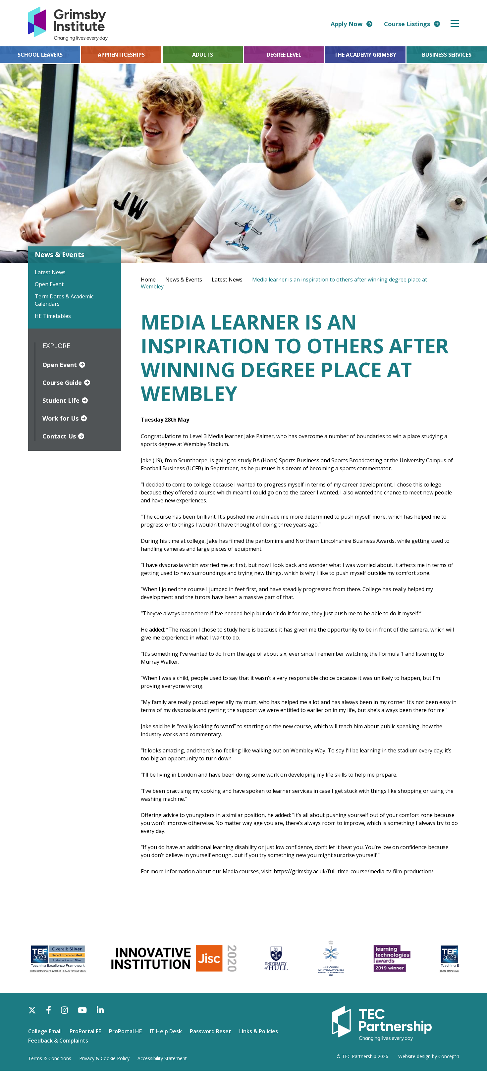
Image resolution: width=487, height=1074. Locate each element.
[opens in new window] (382, 1023)
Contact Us (59, 436)
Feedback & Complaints (58, 1040)
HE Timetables (53, 316)
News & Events (183, 279)
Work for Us (60, 418)
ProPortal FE (85, 1031)
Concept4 (448, 1056)
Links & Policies (258, 1031)
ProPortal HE (125, 1031)
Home (148, 279)
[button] (455, 23)
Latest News (50, 272)
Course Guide (62, 382)
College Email (45, 1031)
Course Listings (407, 24)
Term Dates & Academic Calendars (64, 300)
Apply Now (346, 24)
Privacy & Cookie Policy (104, 1058)
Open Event (49, 284)
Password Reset (210, 1031)
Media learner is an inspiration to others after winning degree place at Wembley (284, 283)
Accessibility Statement (162, 1058)
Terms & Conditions (49, 1058)
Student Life (61, 400)
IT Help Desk (166, 1031)
